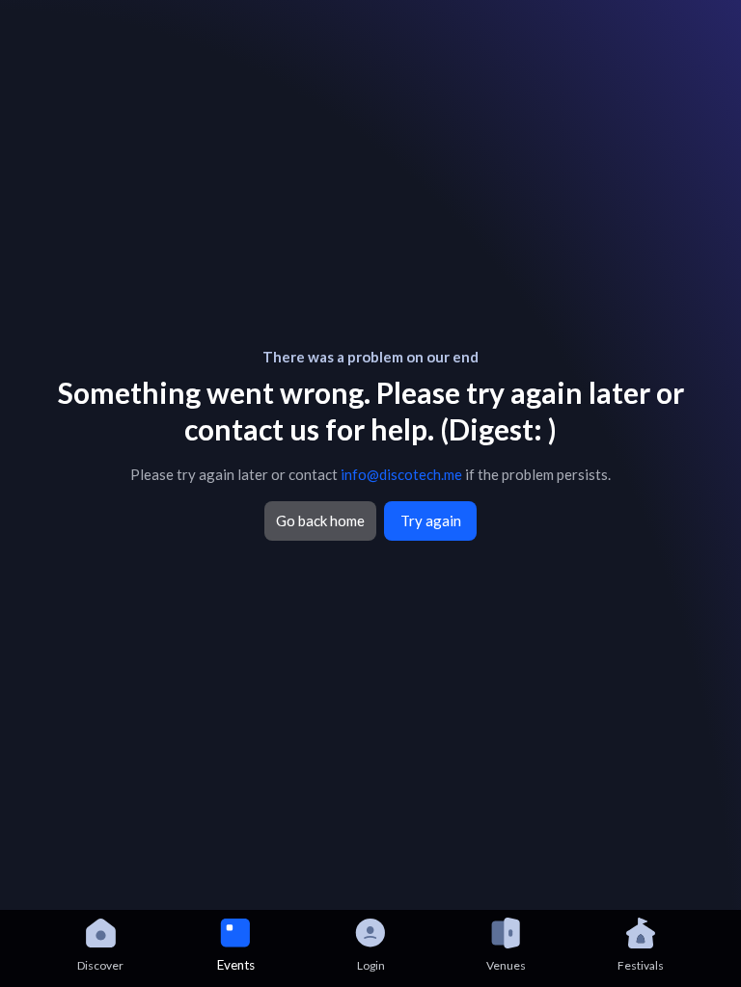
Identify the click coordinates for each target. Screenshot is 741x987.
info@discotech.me (401, 474)
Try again (430, 520)
